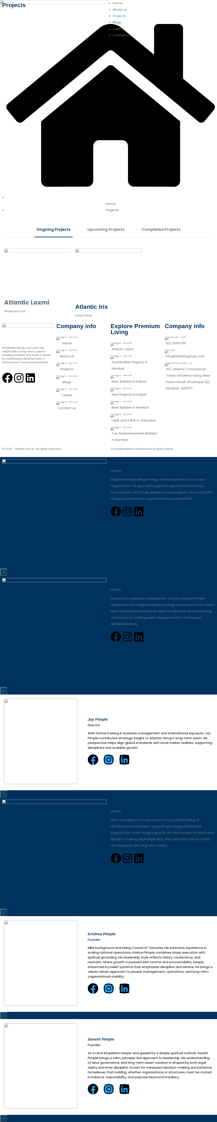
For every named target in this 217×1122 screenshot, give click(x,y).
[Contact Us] (81, 404)
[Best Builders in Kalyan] (136, 378)
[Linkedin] (30, 378)
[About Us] (81, 352)
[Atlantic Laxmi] (136, 345)
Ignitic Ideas (164, 449)
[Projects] (81, 365)
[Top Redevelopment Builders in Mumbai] (136, 433)
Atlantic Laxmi (26, 302)
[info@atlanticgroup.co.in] (190, 352)
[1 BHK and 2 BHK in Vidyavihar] (136, 417)
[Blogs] (81, 378)
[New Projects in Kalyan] (136, 391)
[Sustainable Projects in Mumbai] (136, 362)
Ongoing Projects (53, 229)
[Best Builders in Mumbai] (136, 404)
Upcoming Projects (106, 229)
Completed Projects (161, 229)
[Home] (81, 339)
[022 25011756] (190, 339)
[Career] (81, 391)
